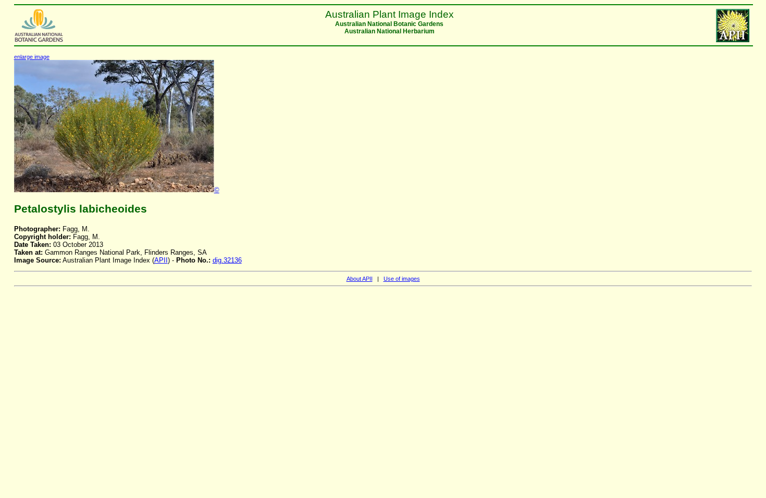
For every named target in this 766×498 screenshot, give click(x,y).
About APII (360, 279)
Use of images (402, 279)
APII (161, 260)
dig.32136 (227, 260)
